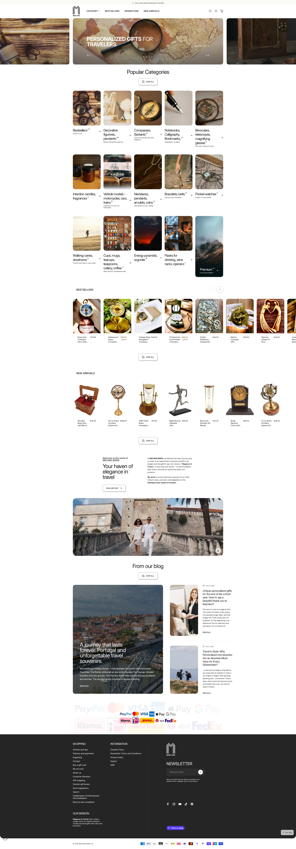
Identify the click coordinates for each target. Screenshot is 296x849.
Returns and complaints (84, 802)
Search (76, 792)
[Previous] (89, 55)
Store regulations (81, 788)
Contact (76, 761)
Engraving (77, 757)
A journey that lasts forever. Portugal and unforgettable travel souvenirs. (103, 652)
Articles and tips (80, 750)
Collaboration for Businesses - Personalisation (87, 797)
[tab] (85, 289)
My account (78, 769)
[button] (218, 551)
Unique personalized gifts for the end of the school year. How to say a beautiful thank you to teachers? (217, 597)
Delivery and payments (83, 753)
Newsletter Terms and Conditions (125, 753)
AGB (112, 765)
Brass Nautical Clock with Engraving (235, 424)
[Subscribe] (200, 772)
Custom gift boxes (81, 784)
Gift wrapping (79, 780)
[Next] (207, 55)
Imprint (113, 761)
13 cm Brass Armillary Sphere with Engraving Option (266, 425)
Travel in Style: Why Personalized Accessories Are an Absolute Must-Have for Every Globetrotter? (217, 658)
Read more (84, 686)
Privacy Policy (116, 757)
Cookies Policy (117, 750)
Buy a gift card (79, 765)
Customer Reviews (81, 776)
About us (77, 773)
